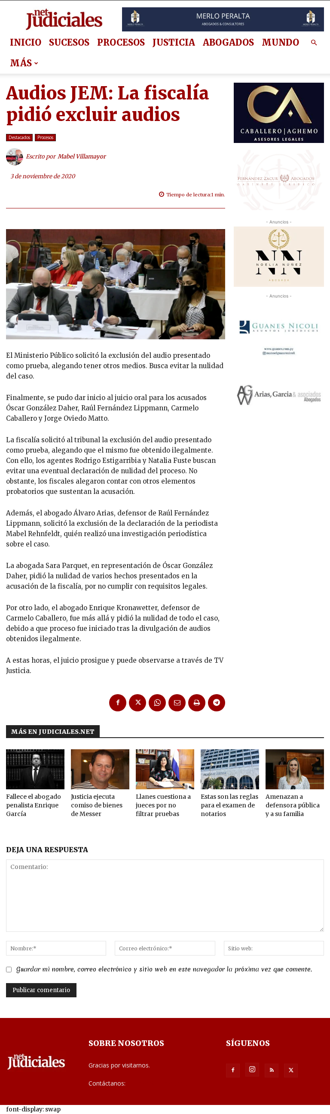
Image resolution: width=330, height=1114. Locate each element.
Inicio (25, 42)
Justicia (174, 42)
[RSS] (271, 1070)
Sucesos (69, 42)
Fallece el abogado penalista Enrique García (33, 805)
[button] (313, 43)
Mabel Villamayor (82, 156)
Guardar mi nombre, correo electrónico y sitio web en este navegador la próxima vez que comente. (164, 969)
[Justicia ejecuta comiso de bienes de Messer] (100, 769)
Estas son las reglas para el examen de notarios (229, 805)
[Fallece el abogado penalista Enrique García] (35, 769)
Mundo (280, 42)
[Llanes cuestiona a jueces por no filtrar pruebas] (165, 769)
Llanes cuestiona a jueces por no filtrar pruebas (163, 805)
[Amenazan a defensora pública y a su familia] (295, 769)
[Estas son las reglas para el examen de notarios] (230, 769)
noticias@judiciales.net (158, 1083)
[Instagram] (252, 1070)
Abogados (228, 42)
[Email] (177, 702)
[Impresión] (196, 702)
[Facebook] (117, 702)
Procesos (121, 42)
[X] (137, 702)
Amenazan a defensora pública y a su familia (293, 805)
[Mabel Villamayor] (16, 156)
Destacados (19, 137)
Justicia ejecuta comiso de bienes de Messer (96, 805)
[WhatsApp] (157, 702)
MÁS (21, 63)
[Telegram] (216, 702)
